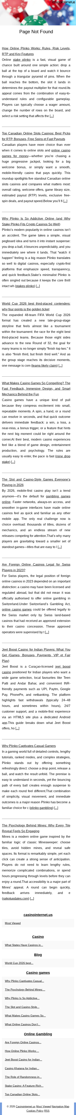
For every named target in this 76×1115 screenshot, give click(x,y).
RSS (46, 1110)
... (51, 116)
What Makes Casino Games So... (25, 1015)
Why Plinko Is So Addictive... (22, 998)
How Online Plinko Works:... (22, 1050)
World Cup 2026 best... (19, 963)
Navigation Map (60, 1106)
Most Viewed (13, 923)
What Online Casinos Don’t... (22, 1024)
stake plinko (22, 59)
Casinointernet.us (25, 1106)
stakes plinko (25, 286)
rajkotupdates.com (15, 898)
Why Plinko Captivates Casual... (24, 980)
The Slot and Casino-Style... (22, 1006)
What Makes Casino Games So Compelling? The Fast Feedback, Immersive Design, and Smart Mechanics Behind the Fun (36, 389)
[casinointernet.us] (38, 12)
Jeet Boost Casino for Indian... (23, 1059)
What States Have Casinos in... (24, 945)
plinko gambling (41, 808)
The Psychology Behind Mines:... (25, 989)
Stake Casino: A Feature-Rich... (24, 1085)
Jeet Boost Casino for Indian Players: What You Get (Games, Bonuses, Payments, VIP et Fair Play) (36, 655)
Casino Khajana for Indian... (22, 1068)
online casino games (17, 609)
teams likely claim (44, 365)
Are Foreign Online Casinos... (23, 1042)
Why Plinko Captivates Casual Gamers (29, 746)
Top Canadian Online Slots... (22, 1094)
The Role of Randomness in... (23, 1076)
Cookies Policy (35, 1110)
